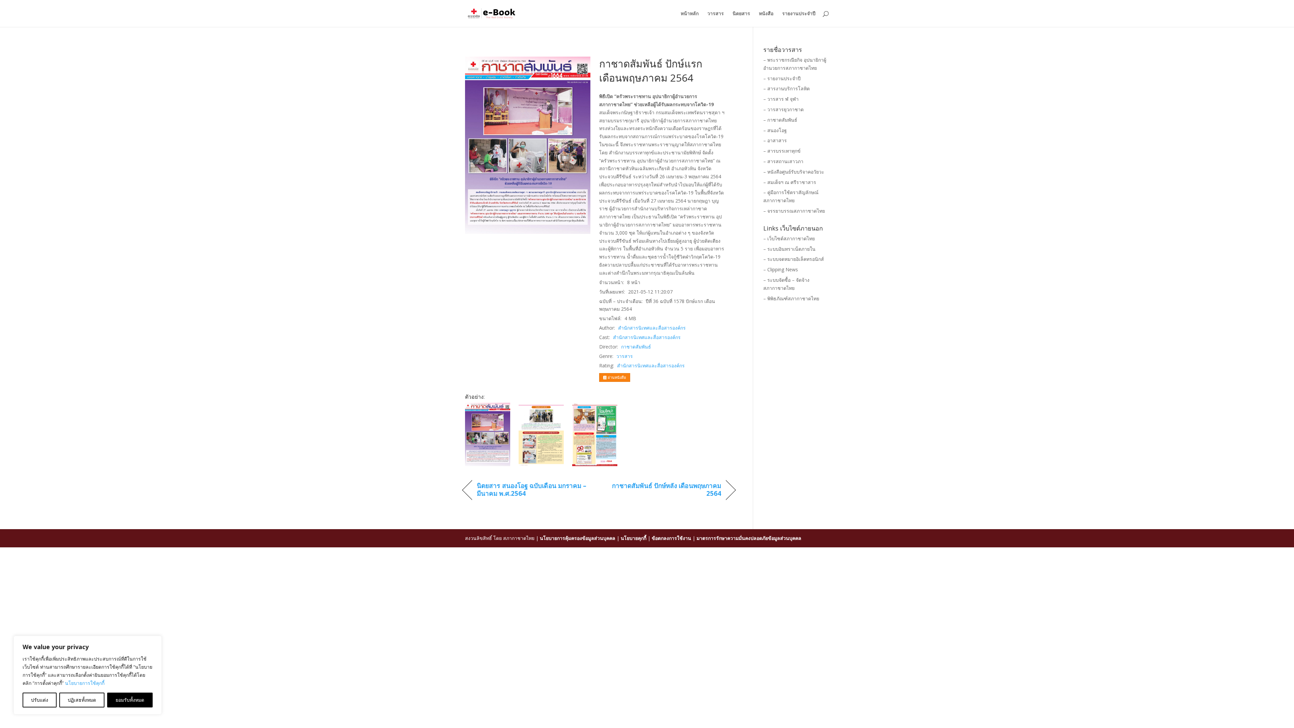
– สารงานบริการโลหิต (786, 88)
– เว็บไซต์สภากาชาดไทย (789, 238)
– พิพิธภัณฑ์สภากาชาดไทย (791, 298)
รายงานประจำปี (798, 14)
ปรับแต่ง (39, 700)
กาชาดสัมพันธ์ (636, 346)
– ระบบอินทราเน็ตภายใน (789, 249)
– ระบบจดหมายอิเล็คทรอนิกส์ (793, 259)
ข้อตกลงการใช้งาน (671, 538)
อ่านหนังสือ (616, 377)
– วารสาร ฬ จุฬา (781, 99)
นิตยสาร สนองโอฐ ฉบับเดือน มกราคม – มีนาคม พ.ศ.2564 (531, 490)
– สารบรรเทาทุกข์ (782, 151)
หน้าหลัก (690, 14)
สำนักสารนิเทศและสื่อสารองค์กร (652, 328)
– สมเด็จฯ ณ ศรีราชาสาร (789, 182)
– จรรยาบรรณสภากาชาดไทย (794, 211)
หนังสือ (766, 14)
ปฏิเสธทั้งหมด (82, 700)
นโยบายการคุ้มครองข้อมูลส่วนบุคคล (577, 538)
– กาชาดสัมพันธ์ (780, 120)
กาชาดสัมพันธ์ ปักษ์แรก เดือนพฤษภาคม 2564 (650, 71)
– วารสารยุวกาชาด (783, 109)
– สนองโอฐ (775, 130)
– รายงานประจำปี (782, 78)
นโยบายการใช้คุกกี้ (84, 683)
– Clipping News (780, 269)
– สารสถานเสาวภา (783, 161)
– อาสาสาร (775, 140)
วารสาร (715, 14)
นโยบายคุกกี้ (633, 538)
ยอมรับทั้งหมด (130, 700)
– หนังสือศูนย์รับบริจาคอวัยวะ (793, 172)
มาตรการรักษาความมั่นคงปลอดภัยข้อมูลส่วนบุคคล (749, 538)
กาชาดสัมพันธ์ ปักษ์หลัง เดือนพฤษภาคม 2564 (664, 490)
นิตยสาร (741, 14)
